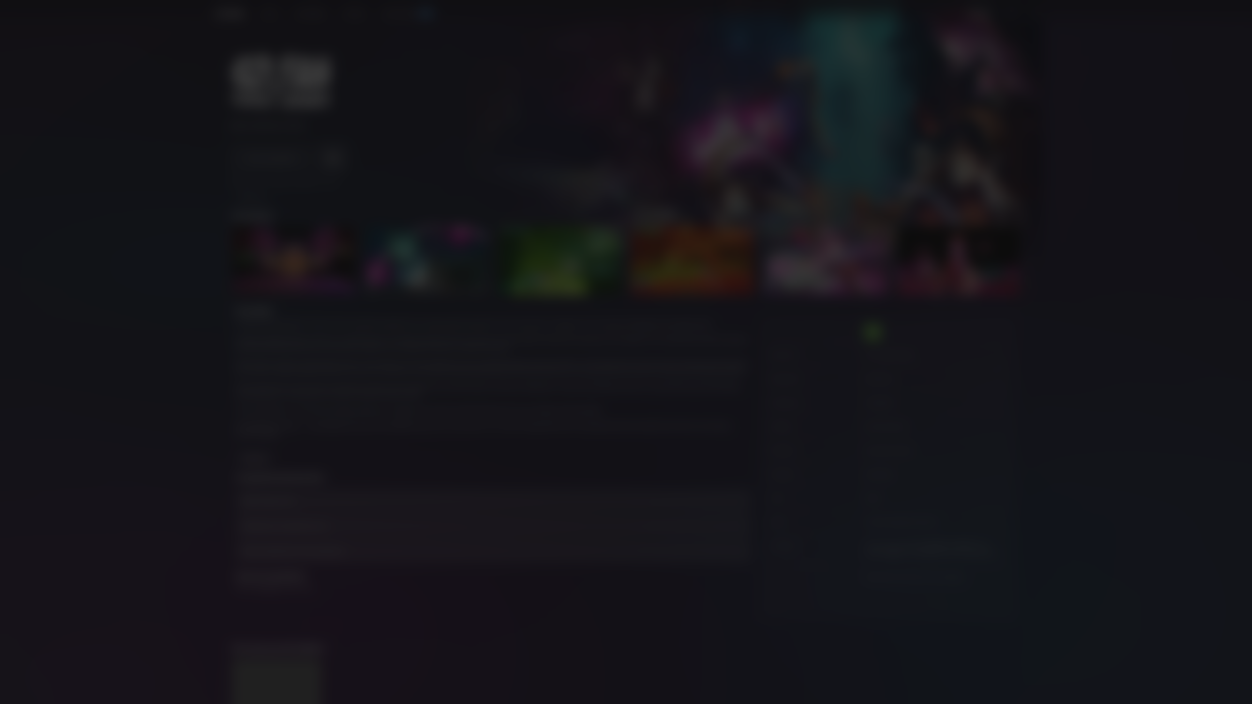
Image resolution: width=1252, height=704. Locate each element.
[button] (626, 348)
